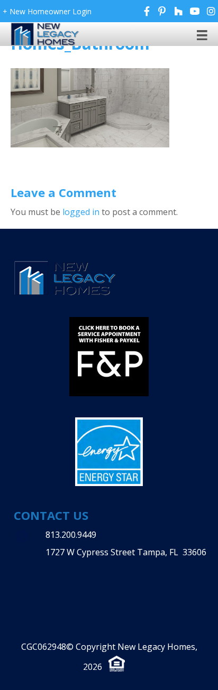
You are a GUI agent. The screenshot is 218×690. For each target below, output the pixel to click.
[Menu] (202, 34)
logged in (80, 212)
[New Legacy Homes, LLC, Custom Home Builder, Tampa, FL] (80, 575)
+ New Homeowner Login (47, 11)
